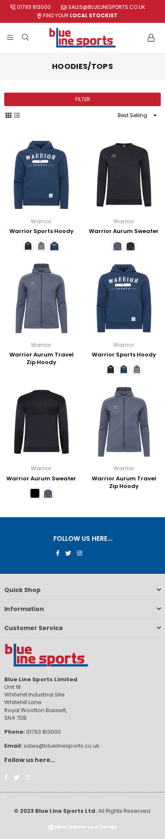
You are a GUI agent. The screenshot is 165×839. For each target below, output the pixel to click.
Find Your (80, 15)
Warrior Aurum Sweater (124, 231)
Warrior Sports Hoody (41, 231)
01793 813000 (34, 7)
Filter (82, 99)
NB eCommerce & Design (86, 827)
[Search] (25, 37)
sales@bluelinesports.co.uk (106, 7)
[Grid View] (8, 115)
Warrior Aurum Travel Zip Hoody (41, 358)
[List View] (17, 115)
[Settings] (151, 37)
